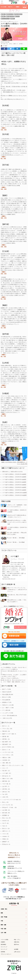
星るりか (4, 828)
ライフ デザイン (6, 755)
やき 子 (4, 823)
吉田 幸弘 (4, 789)
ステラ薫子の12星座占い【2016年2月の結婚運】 (14, 474)
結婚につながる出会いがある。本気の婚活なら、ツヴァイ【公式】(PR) (14, 463)
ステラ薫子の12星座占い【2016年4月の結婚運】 (14, 479)
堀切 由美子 (5, 744)
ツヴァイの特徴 (4, 939)
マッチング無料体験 (24, 7)
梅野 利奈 (4, 781)
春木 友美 (4, 812)
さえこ (4, 768)
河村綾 (4, 839)
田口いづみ (5, 818)
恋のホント (5, 749)
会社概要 (16, 949)
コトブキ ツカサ (6, 752)
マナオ (4, 833)
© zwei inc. (14, 973)
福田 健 (4, 736)
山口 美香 (4, 810)
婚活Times (16, 944)
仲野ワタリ (5, 831)
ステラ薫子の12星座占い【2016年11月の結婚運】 (14, 495)
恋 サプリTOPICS (6, 747)
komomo (4, 820)
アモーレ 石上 (5, 728)
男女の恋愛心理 (18, 14)
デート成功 (5, 710)
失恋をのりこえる (6, 705)
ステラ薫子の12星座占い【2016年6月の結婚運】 (14, 484)
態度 (13, 18)
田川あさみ (5, 844)
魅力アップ (5, 689)
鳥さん (4, 802)
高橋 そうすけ (5, 778)
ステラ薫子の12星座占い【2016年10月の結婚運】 (14, 492)
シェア (4, 48)
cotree (3, 797)
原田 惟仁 (4, 739)
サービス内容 (3, 6)
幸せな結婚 (5, 699)
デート (17, 16)
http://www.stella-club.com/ (8, 579)
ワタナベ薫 (5, 783)
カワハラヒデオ (6, 804)
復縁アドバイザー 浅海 (8, 733)
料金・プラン (17, 939)
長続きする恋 (5, 691)
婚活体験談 (3, 944)
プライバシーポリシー (6, 954)
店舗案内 (17, 6)
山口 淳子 (4, 786)
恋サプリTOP (3, 21)
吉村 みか (4, 791)
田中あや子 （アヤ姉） (8, 807)
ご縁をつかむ (10, 16)
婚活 (3, 16)
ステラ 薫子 (5, 773)
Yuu (3, 794)
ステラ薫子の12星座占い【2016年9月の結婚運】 (14, 490)
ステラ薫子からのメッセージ (12, 21)
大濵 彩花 (4, 760)
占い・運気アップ (14, 43)
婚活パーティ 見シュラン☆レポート (11, 765)
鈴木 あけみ (5, 776)
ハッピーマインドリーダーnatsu (10, 799)
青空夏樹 (4, 815)
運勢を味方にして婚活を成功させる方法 (12, 471)
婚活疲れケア (5, 702)
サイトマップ (4, 946)
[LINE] (24, 48)
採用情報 (3, 951)
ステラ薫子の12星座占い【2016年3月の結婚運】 (14, 476)
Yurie (3, 826)
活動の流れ (16, 942)
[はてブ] (17, 48)
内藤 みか (4, 757)
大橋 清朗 (5, 762)
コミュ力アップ (6, 18)
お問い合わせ (17, 951)
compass (4, 836)
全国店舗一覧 (14, 903)
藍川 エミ (4, 726)
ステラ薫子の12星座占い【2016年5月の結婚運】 (14, 482)
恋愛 (3, 14)
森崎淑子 (4, 841)
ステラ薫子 (4, 45)
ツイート (10, 48)
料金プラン (10, 6)
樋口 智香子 (5, 741)
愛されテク (10, 14)
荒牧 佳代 (4, 731)
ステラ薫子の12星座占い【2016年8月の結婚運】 (14, 487)
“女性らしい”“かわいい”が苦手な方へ (10, 678)
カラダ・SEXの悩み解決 (8, 715)
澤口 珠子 (4, 770)
